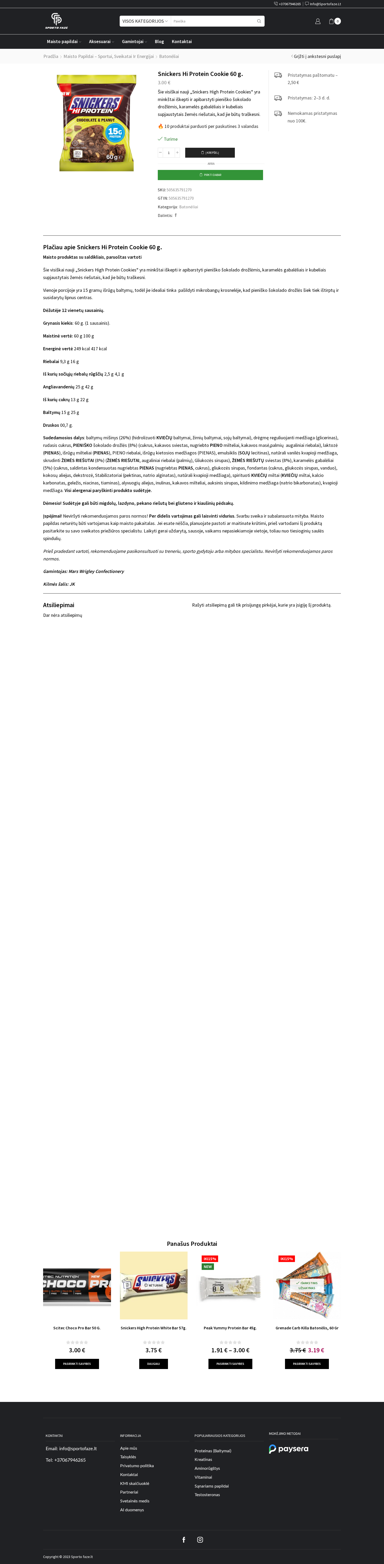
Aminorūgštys (207, 1468)
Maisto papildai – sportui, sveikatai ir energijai (108, 56)
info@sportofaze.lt (78, 1449)
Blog (159, 41)
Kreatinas (203, 1460)
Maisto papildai (62, 41)
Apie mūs (128, 1448)
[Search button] (259, 21)
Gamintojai (132, 41)
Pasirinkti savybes (77, 1364)
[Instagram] (200, 1540)
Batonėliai (169, 56)
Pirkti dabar (212, 175)
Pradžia (50, 56)
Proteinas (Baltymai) (213, 1451)
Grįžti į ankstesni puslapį (317, 56)
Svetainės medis (134, 1501)
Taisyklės (128, 1457)
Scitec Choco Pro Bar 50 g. (77, 1327)
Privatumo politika (137, 1466)
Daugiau (153, 1364)
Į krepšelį (212, 153)
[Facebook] (175, 215)
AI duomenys (132, 1510)
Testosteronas (207, 1495)
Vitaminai (203, 1477)
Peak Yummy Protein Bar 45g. (230, 1327)
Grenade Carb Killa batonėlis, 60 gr (307, 1327)
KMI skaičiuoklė (134, 1484)
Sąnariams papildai (212, 1486)
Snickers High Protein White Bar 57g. (154, 1327)
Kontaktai (182, 41)
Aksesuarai (99, 41)
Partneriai (129, 1492)
